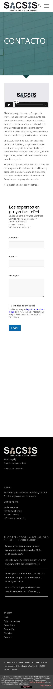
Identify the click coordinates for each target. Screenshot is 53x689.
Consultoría (9, 625)
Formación (9, 629)
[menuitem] (38, 6)
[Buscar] (38, 6)
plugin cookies (46, 686)
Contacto (8, 637)
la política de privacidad (26, 310)
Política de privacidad (24, 305)
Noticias (8, 633)
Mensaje (14, 275)
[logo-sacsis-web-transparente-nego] (22, 6)
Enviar (14, 328)
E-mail (13, 256)
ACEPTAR (26, 687)
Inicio (6, 617)
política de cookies (37, 682)
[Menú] (45, 6)
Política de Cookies (13, 468)
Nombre (13, 237)
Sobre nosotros (12, 621)
